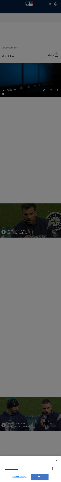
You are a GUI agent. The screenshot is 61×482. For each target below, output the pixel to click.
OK (39, 477)
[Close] (56, 463)
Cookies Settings (19, 477)
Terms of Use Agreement (31, 471)
